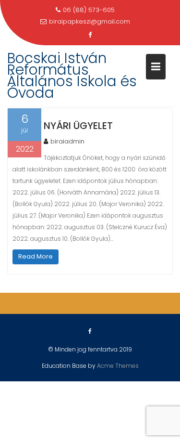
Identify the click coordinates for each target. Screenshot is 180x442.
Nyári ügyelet (78, 125)
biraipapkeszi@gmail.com (89, 21)
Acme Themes (118, 366)
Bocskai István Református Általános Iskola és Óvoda (72, 75)
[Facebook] (90, 35)
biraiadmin (67, 141)
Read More (35, 256)
